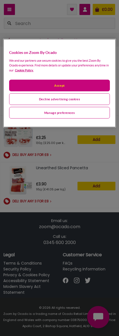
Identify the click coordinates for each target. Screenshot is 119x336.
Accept (59, 85)
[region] (59, 83)
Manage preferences (59, 113)
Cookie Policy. (24, 70)
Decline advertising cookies (59, 99)
